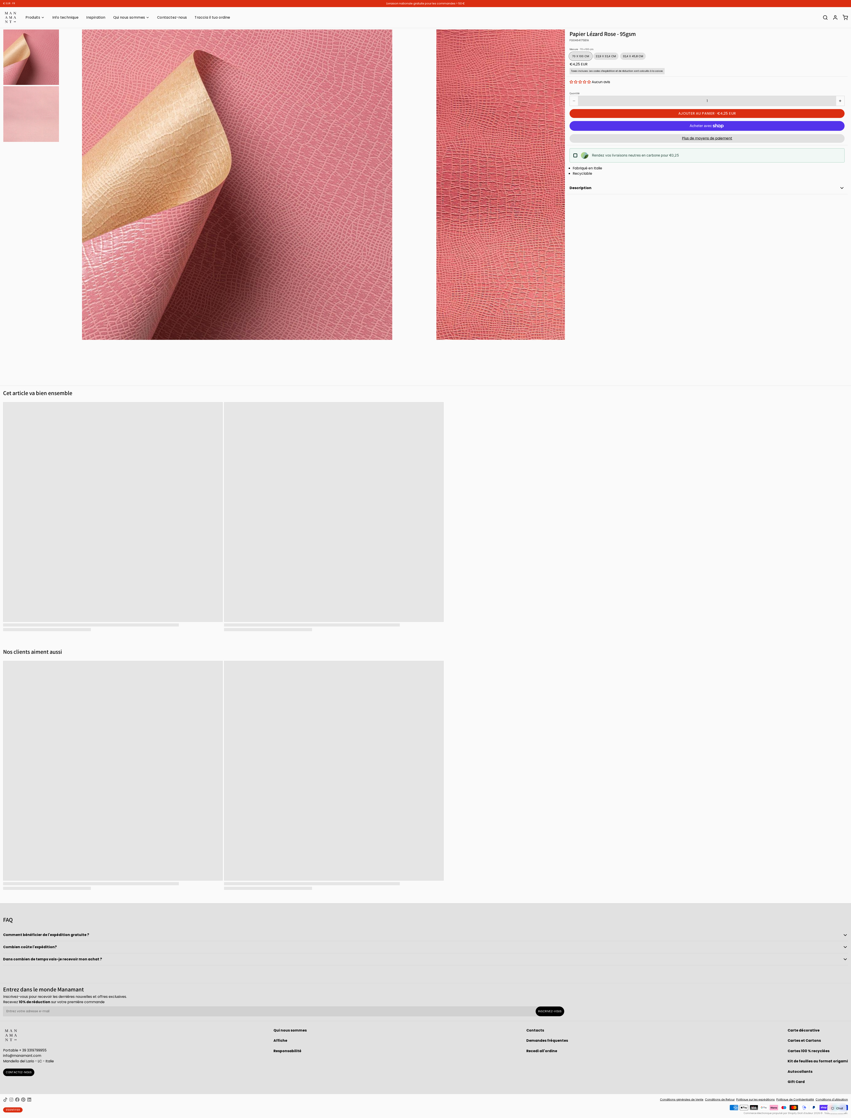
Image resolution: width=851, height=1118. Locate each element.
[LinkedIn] (29, 1099)
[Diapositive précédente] (67, 184)
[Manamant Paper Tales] (10, 17)
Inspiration (95, 17)
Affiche (280, 1040)
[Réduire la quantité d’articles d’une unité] (574, 101)
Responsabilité (287, 1050)
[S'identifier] (834, 17)
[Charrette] (843, 17)
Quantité (575, 93)
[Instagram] (11, 1099)
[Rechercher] (824, 17)
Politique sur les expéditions (755, 1099)
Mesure (581, 49)
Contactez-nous (172, 17)
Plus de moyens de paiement (707, 138)
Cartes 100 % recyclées (809, 1050)
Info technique (65, 17)
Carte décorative (804, 1030)
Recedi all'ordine (541, 1050)
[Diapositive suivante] (558, 184)
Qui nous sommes (129, 17)
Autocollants (800, 1071)
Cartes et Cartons (804, 1040)
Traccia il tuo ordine (212, 17)
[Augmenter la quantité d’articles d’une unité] (840, 101)
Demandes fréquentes (547, 1040)
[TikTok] (5, 1099)
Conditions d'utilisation (832, 1099)
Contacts (535, 1030)
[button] (580, 81)
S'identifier (13, 1110)
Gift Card (796, 1081)
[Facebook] (17, 1099)
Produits (32, 17)
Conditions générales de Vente (681, 1099)
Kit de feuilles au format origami (818, 1061)
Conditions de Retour (720, 1099)
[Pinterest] (23, 1099)
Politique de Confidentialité (795, 1099)
